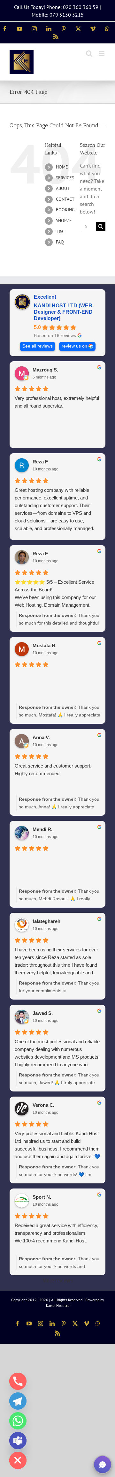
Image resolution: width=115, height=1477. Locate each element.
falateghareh (46, 921)
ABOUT (63, 188)
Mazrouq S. (45, 369)
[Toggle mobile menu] (102, 53)
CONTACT (65, 199)
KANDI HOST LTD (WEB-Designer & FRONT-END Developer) (64, 312)
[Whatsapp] (18, 1420)
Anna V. (41, 737)
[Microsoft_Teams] (18, 1440)
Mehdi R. (42, 829)
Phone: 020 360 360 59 (72, 7)
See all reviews (37, 346)
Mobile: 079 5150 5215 (58, 14)
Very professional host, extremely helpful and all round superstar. (57, 402)
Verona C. (43, 1105)
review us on (74, 346)
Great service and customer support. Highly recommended (53, 769)
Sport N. (42, 1197)
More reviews (57, 1280)
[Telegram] (18, 1401)
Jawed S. (43, 1013)
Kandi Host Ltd (57, 1305)
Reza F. (41, 461)
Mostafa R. (45, 645)
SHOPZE (64, 220)
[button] (102, 1464)
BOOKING (65, 210)
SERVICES (65, 178)
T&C (60, 231)
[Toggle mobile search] (89, 53)
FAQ (60, 242)
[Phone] (18, 1381)
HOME (62, 167)
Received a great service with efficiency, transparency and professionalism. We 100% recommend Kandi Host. (56, 1233)
